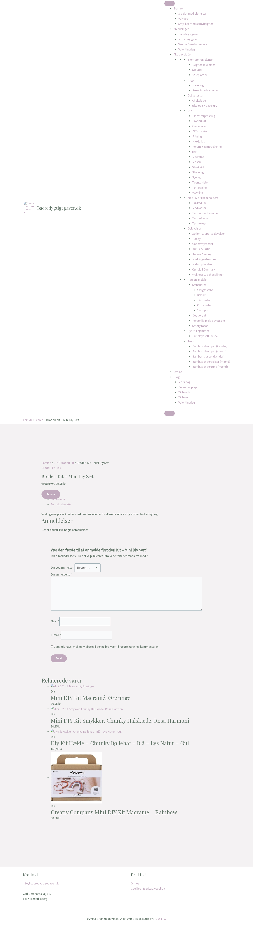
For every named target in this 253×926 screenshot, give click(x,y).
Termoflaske (200, 218)
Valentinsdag (186, 49)
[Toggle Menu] (169, 3)
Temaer (179, 8)
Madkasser (199, 208)
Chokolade (199, 101)
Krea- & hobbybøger (205, 90)
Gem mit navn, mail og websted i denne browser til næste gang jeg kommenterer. (106, 647)
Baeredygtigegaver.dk (59, 208)
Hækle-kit (198, 141)
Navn (55, 621)
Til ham (183, 397)
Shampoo (203, 310)
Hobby (196, 239)
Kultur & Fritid (201, 249)
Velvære (183, 19)
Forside (46, 463)
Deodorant (199, 315)
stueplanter (199, 75)
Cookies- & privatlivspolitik (148, 889)
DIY (190, 111)
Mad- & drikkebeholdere (203, 198)
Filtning (197, 136)
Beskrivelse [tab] (58, 499)
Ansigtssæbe (205, 290)
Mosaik (196, 162)
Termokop (198, 223)
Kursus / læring (202, 254)
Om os (178, 372)
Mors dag (184, 382)
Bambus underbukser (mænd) (211, 362)
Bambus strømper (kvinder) (209, 346)
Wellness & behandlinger (208, 275)
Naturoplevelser (202, 264)
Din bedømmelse (63, 568)
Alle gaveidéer (183, 54)
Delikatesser (195, 95)
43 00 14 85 (160, 919)
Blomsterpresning (203, 116)
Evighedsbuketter (203, 65)
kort (195, 152)
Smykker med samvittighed (196, 24)
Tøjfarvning (199, 188)
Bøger (192, 80)
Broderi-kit (199, 121)
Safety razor (200, 326)
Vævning (197, 193)
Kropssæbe (204, 305)
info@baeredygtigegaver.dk (41, 883)
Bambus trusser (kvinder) (208, 356)
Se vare (51, 494)
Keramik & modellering (207, 147)
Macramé (198, 157)
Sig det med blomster (192, 14)
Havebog (198, 85)
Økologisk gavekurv (204, 106)
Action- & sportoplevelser (208, 234)
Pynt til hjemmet (198, 331)
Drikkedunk (199, 203)
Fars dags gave (188, 34)
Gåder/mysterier (202, 244)
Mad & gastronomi (204, 259)
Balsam (202, 295)
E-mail (56, 635)
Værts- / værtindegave (192, 44)
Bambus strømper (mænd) (209, 351)
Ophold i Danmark (203, 269)
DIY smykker (200, 131)
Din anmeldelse (61, 574)
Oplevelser (194, 228)
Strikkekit (198, 167)
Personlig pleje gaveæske (208, 321)
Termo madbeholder (205, 213)
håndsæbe (203, 300)
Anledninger (181, 29)
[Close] (169, 413)
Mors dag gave (187, 39)
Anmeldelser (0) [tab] (61, 504)
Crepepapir (199, 126)
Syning (196, 177)
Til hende (184, 392)
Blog (177, 377)
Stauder (197, 70)
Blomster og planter (201, 60)
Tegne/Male (200, 182)
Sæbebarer (199, 285)
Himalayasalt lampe (205, 336)
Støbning (198, 172)
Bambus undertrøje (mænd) (210, 367)
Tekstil (192, 341)
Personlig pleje (197, 280)
